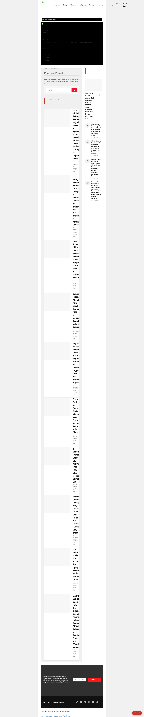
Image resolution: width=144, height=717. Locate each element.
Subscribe (94, 680)
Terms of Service (46, 57)
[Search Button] (74, 90)
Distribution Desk (126, 5)
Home (45, 68)
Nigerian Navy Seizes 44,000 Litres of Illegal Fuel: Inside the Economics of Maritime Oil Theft (96, 129)
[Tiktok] (77, 702)
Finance (91, 5)
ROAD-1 (118, 5)
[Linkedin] (93, 702)
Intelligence (82, 5)
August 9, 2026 (75, 169)
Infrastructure (101, 5)
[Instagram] (89, 702)
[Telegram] (85, 702)
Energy (65, 5)
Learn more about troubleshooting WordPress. (55, 716)
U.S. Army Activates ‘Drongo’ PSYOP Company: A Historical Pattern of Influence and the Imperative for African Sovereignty (78, 200)
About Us (63, 43)
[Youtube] (81, 702)
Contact (46, 48)
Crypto (110, 5)
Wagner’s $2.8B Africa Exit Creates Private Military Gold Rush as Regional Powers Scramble (89, 104)
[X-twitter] (97, 702)
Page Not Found (53, 68)
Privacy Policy (45, 31)
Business (57, 5)
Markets (73, 5)
